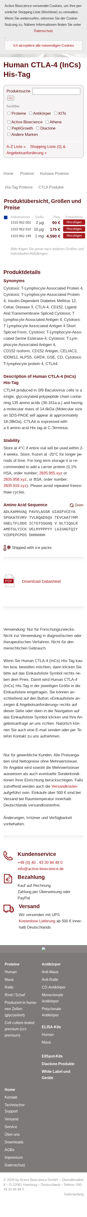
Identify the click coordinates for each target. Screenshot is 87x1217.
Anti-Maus (50, 972)
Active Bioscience (26, 122)
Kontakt (11, 1097)
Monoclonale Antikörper (52, 998)
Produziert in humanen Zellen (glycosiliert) (21, 1009)
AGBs (9, 1150)
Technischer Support (15, 1108)
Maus (9, 980)
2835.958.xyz (15, 479)
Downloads (14, 1142)
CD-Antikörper (53, 987)
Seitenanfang (74, 1194)
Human (11, 972)
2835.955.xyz (50, 473)
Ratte (9, 987)
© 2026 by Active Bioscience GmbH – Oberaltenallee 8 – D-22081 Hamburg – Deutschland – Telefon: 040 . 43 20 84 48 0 (43, 1184)
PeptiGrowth (22, 128)
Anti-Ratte (50, 980)
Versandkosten (64, 786)
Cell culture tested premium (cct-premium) (19, 1029)
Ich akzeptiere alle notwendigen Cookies (43, 45)
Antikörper (42, 113)
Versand (11, 1119)
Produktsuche (18, 91)
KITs (62, 113)
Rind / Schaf (15, 995)
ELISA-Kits (51, 1027)
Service (11, 1127)
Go (11, 98)
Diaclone (47, 128)
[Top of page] (43, 949)
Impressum (14, 1157)
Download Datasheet (41, 581)
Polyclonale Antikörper (51, 1012)
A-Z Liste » (16, 146)
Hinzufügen (74, 222)
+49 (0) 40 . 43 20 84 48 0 (40, 862)
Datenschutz (15, 1165)
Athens (56, 122)
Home (10, 1090)
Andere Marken (24, 134)
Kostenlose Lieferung (37, 921)
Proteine (19, 113)
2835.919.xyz (15, 485)
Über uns (12, 1134)
